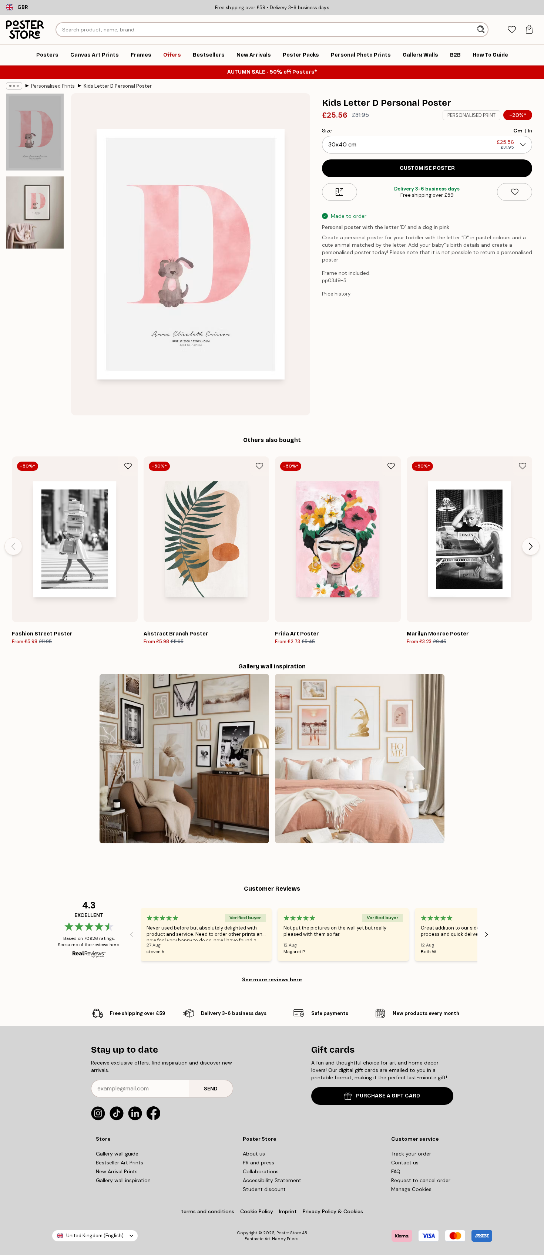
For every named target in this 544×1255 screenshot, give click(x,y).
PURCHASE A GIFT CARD (388, 1096)
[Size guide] (339, 192)
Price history (336, 294)
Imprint (288, 1211)
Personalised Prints (53, 86)
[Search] (481, 29)
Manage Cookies (411, 1189)
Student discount (264, 1189)
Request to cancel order (420, 1180)
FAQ (395, 1171)
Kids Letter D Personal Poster (118, 86)
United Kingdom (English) (95, 1235)
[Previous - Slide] (13, 546)
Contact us (405, 1162)
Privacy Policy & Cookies (333, 1211)
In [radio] (530, 130)
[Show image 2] (35, 212)
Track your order (411, 1153)
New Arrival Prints (117, 1171)
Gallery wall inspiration (123, 1180)
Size (327, 130)
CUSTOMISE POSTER (427, 168)
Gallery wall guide (117, 1153)
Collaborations (261, 1171)
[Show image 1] (35, 132)
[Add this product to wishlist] (514, 192)
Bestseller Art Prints (119, 1162)
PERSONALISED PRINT (471, 115)
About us (254, 1153)
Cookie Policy (256, 1211)
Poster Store (288, 1232)
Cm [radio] (518, 130)
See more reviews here (272, 979)
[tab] (511, 29)
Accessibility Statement (272, 1180)
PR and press (258, 1162)
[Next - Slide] (531, 546)
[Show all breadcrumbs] (14, 86)
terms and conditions (207, 1211)
